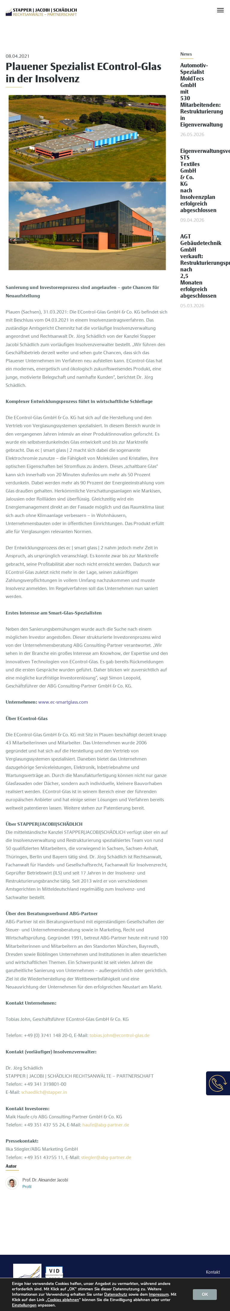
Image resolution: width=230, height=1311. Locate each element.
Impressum (159, 1294)
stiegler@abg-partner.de (106, 1157)
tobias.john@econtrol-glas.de (119, 1035)
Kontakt (213, 1272)
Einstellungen (24, 1305)
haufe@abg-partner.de (105, 1125)
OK (205, 1294)
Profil (26, 1187)
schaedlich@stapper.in (44, 1092)
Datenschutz (115, 1294)
